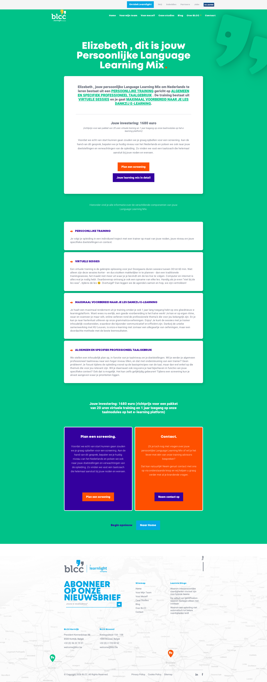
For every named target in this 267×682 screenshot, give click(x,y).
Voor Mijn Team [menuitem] (143, 592)
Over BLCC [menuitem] (193, 16)
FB (202, 675)
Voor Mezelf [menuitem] (142, 596)
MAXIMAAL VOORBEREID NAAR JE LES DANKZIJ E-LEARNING (152, 101)
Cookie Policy (154, 674)
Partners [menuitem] (185, 4)
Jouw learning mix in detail (134, 178)
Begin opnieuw (121, 525)
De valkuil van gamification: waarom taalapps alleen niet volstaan (184, 601)
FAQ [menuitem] (160, 4)
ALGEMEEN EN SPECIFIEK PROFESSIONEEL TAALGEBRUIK (133, 93)
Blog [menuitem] (180, 16)
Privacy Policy (138, 674)
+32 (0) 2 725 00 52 (109, 643)
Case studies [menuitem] (166, 16)
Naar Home (148, 525)
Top (203, 558)
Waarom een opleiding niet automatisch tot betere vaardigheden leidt (183, 610)
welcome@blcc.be (73, 647)
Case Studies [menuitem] (142, 600)
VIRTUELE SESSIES (93, 99)
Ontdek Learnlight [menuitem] (140, 4)
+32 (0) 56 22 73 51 (73, 643)
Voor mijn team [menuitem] (128, 16)
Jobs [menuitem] (196, 4)
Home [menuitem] (112, 16)
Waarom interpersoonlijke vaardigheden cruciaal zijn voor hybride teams (183, 591)
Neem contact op (168, 497)
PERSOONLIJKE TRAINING (132, 91)
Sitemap (168, 674)
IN (197, 675)
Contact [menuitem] (210, 16)
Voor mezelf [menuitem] (148, 16)
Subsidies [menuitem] (171, 4)
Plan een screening (133, 167)
